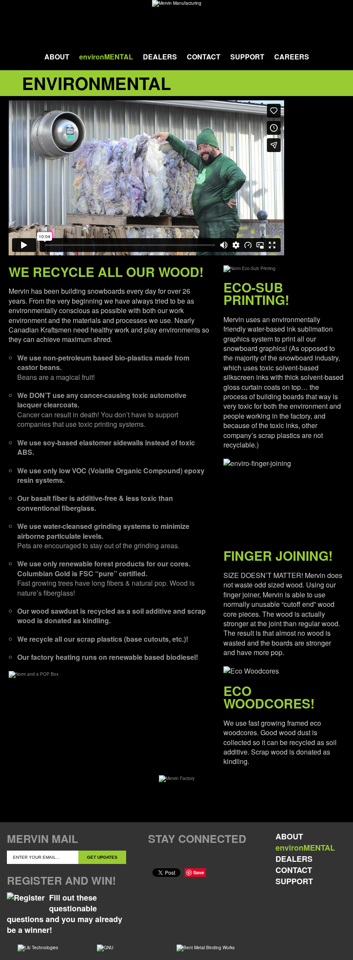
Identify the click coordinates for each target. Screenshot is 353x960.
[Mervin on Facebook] (154, 857)
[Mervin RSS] (225, 857)
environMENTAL (106, 57)
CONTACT (203, 57)
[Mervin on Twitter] (172, 857)
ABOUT (56, 57)
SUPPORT (247, 57)
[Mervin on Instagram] (207, 857)
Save (198, 872)
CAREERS (291, 57)
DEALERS (160, 57)
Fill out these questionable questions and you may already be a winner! (64, 914)
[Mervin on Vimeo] (190, 857)
